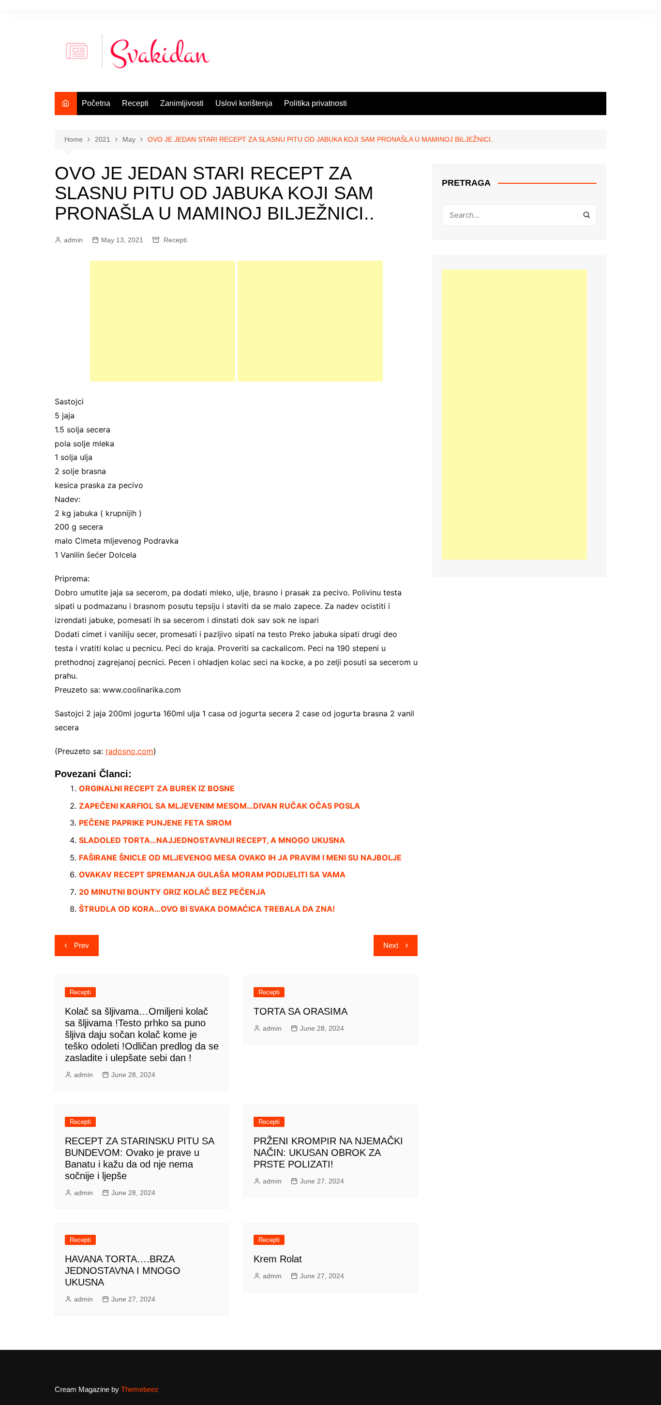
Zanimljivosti (182, 103)
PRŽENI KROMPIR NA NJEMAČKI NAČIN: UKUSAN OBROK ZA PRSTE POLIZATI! (328, 1152)
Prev (81, 945)
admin (73, 240)
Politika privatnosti (315, 103)
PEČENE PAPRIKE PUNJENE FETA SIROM (155, 823)
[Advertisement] (162, 321)
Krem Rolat (278, 1259)
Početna (96, 103)
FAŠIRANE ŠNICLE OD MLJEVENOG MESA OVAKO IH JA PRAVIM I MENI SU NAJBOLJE (240, 857)
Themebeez (140, 1389)
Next (390, 945)
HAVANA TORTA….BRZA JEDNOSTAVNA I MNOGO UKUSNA (122, 1270)
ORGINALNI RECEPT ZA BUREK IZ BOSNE (157, 788)
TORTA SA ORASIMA (300, 1011)
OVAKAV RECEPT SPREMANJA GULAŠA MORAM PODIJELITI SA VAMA (212, 874)
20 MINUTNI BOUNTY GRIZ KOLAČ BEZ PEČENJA (172, 892)
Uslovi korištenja (243, 103)
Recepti (135, 103)
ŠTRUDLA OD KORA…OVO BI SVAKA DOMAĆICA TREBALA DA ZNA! (207, 909)
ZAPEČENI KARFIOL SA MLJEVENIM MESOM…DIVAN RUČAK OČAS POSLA (219, 806)
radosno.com (129, 751)
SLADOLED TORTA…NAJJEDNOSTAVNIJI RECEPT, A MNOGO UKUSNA (212, 840)
